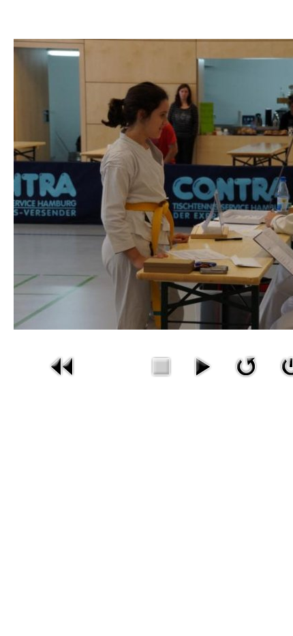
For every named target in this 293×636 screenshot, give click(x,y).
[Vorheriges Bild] (62, 365)
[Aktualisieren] (246, 365)
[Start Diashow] (202, 365)
